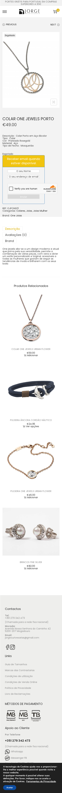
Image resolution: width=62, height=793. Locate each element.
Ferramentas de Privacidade (41, 781)
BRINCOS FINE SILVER (31, 562)
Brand (9, 241)
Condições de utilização (19, 676)
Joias (29, 210)
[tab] (31, 229)
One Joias (16, 215)
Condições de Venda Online (21, 682)
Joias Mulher (40, 210)
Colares (20, 210)
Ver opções (32, 426)
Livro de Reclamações (17, 694)
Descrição (12, 229)
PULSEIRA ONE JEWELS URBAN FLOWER (30, 491)
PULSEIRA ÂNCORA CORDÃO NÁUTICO (31, 420)
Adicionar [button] (32, 355)
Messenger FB (18, 758)
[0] (55, 12)
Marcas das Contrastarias (20, 670)
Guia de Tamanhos (16, 664)
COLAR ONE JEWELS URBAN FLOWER (30, 349)
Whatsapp (16, 751)
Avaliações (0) (16, 235)
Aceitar (9, 787)
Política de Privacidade (18, 688)
